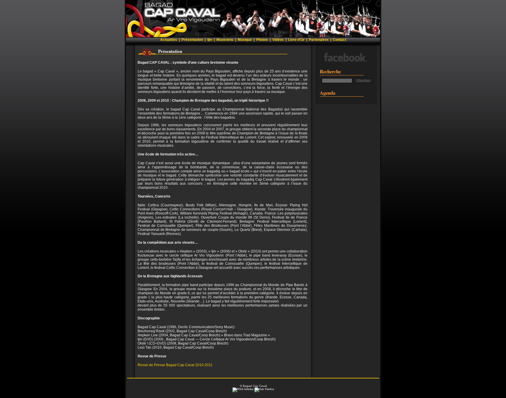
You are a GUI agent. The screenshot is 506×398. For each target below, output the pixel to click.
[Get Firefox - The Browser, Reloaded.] (264, 389)
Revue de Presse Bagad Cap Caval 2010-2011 (175, 365)
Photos (262, 40)
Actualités (168, 40)
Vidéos (278, 40)
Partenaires (319, 40)
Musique (245, 40)
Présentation (192, 40)
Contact (339, 40)
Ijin (209, 40)
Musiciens (224, 40)
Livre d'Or (296, 40)
